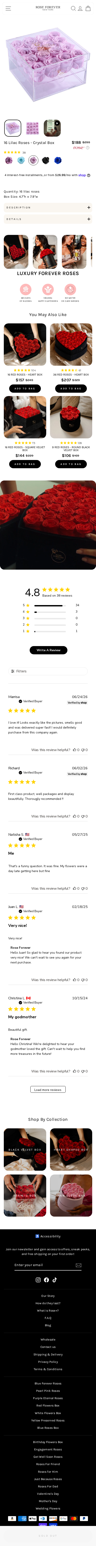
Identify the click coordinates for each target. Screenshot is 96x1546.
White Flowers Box (48, 1413)
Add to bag (25, 388)
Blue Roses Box (48, 1427)
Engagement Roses (48, 1449)
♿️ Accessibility (48, 1236)
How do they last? (48, 1303)
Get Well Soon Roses (48, 1456)
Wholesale (48, 1339)
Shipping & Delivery (48, 1354)
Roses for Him (48, 1471)
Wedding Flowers (48, 1508)
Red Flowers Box (48, 1405)
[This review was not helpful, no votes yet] (82, 749)
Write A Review (49, 650)
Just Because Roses (48, 1479)
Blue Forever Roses (48, 1383)
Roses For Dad (48, 1486)
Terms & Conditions (48, 1369)
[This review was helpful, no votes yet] (74, 749)
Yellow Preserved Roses (48, 1420)
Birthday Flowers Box (48, 1442)
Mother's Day (48, 1501)
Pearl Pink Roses (48, 1390)
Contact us (48, 1347)
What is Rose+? (48, 1310)
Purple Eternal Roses (48, 1398)
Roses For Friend (48, 1464)
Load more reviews (47, 1090)
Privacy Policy (48, 1361)
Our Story (47, 1296)
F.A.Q (48, 1318)
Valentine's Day (48, 1493)
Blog (48, 1325)
